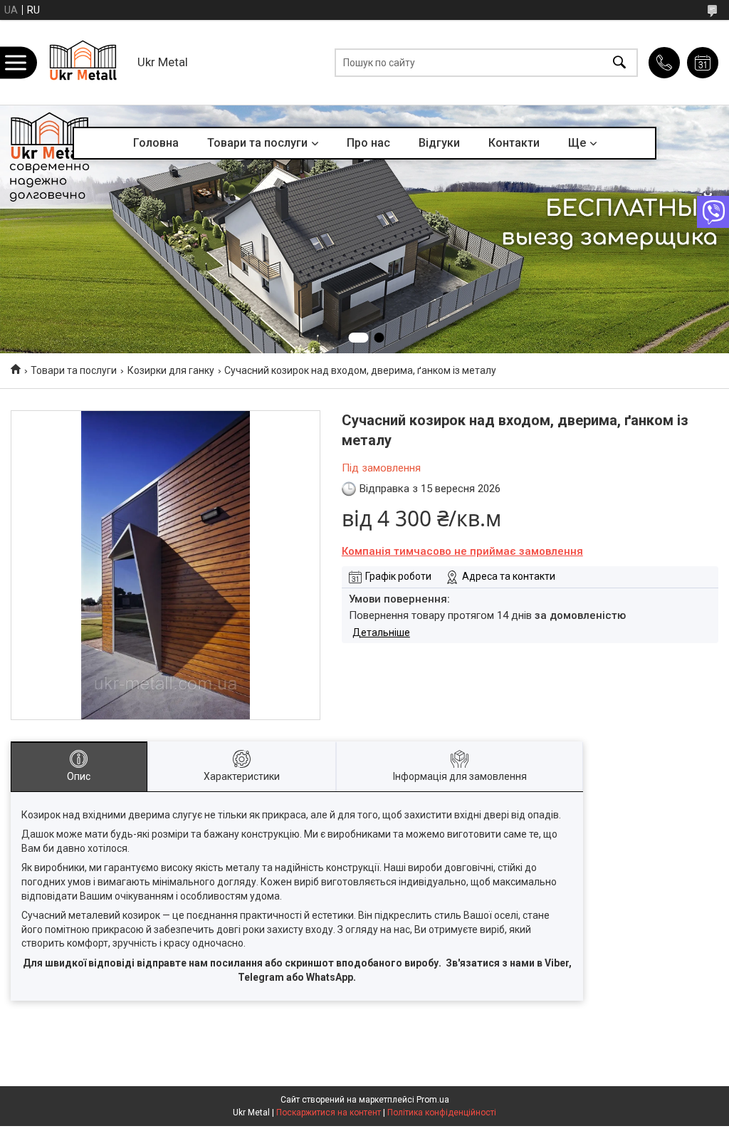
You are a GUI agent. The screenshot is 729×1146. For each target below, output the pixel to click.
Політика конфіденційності (441, 1113)
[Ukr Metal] (83, 62)
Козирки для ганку (170, 370)
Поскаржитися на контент (328, 1113)
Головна (156, 143)
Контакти (514, 143)
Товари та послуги (257, 143)
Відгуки (439, 143)
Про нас (368, 143)
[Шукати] (619, 62)
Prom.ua (432, 1100)
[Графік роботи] (702, 62)
